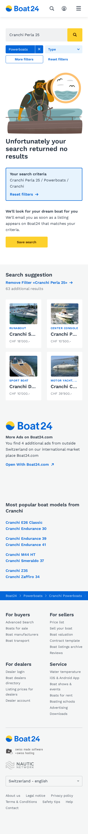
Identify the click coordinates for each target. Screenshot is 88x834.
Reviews (56, 653)
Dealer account (18, 700)
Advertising (59, 707)
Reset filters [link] (21, 194)
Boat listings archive (66, 647)
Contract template (65, 640)
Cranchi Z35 (17, 570)
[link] (39, 49)
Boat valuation (61, 634)
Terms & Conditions (21, 802)
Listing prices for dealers (19, 691)
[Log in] (65, 8)
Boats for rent (61, 695)
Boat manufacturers (22, 634)
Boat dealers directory (16, 680)
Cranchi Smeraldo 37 (25, 560)
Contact (12, 808)
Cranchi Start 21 (27, 334)
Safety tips (51, 802)
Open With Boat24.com (27, 464)
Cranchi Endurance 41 (26, 544)
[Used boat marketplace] (22, 8)
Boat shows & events (61, 686)
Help (69, 802)
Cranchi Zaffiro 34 (23, 576)
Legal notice (35, 795)
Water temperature (65, 672)
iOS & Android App (64, 678)
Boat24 (11, 596)
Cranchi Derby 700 (30, 386)
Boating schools (62, 701)
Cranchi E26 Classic (24, 522)
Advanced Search (20, 622)
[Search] (53, 8)
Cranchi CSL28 (67, 386)
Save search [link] (26, 242)
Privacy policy (62, 795)
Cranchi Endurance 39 (26, 538)
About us (13, 795)
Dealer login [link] (15, 672)
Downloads (58, 714)
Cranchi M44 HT (20, 554)
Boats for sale (17, 628)
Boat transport (17, 640)
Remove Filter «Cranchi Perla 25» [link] (36, 282)
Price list (57, 622)
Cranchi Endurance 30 (26, 528)
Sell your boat (61, 628)
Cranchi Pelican (68, 334)
